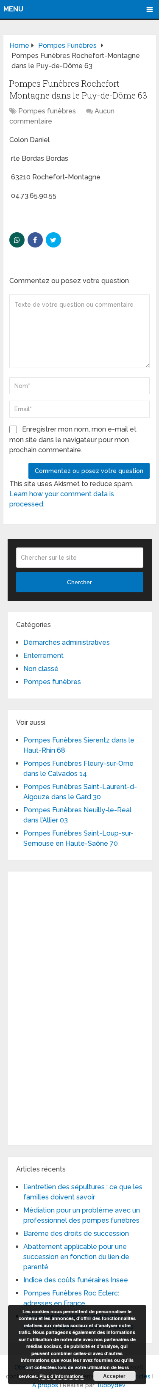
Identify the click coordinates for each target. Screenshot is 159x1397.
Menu (13, 9)
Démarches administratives (66, 642)
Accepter (114, 1376)
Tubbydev (111, 1385)
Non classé (41, 669)
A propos (45, 1385)
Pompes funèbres (47, 111)
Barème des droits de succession (76, 1233)
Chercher (79, 582)
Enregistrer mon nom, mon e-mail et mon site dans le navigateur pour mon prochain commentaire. (73, 439)
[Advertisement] (79, 1007)
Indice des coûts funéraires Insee (75, 1280)
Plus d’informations (61, 1376)
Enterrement (43, 656)
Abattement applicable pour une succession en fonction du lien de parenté (76, 1257)
